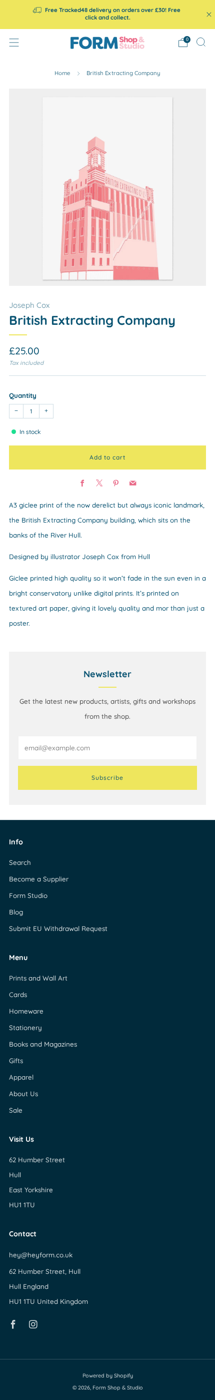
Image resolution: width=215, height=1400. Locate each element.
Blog (16, 912)
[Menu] (14, 43)
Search (20, 862)
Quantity (22, 395)
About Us (23, 1094)
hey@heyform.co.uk (40, 1255)
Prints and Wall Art (38, 978)
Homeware (26, 1011)
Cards (18, 995)
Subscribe (108, 777)
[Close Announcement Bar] (209, 15)
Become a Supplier (38, 879)
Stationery (25, 1028)
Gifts (16, 1061)
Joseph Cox (29, 305)
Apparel (21, 1077)
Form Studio (28, 895)
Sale (15, 1110)
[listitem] (107, 14)
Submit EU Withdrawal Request (58, 928)
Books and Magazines (43, 1044)
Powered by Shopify (107, 1375)
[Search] (201, 42)
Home (62, 73)
